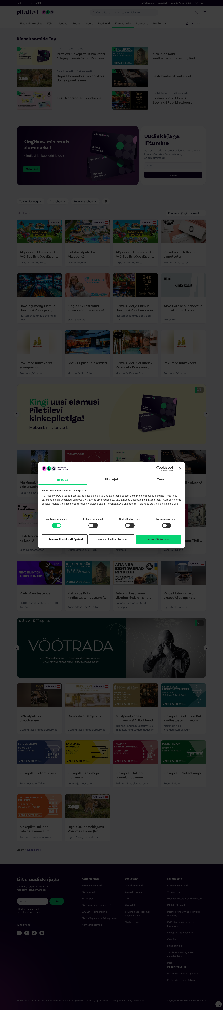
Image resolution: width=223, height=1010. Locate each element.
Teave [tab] (160, 479)
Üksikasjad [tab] (111, 479)
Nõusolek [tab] (62, 479)
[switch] (93, 525)
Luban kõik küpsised (158, 539)
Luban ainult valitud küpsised (111, 539)
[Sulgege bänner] (180, 468)
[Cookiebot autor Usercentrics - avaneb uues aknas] (158, 468)
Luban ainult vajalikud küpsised (64, 539)
